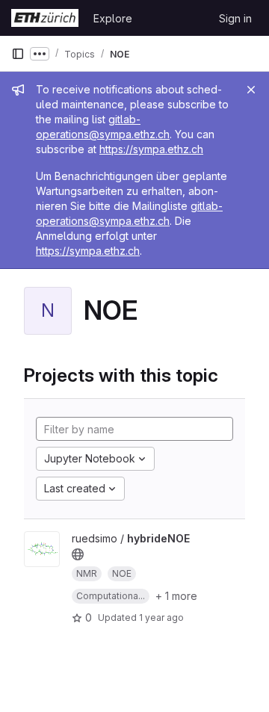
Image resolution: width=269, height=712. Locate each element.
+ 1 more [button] (176, 595)
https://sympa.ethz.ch (151, 149)
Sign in (235, 18)
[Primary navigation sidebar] (18, 54)
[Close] (251, 90)
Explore (112, 18)
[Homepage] (44, 18)
